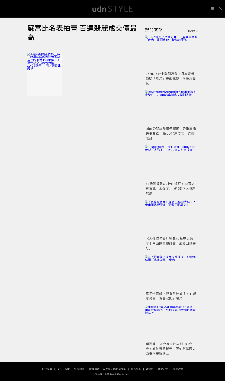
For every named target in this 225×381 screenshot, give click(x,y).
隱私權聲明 (119, 369)
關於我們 (163, 369)
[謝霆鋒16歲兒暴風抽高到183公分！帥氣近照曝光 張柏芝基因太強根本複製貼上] (171, 323)
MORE (192, 31)
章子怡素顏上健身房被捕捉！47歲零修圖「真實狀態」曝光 (171, 296)
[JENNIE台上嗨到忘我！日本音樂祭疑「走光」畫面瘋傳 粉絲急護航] (171, 52)
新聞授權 (79, 369)
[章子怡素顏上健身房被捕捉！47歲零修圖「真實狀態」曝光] (171, 272)
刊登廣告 (47, 369)
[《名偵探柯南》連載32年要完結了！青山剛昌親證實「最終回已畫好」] (171, 217)
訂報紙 (150, 369)
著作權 (106, 369)
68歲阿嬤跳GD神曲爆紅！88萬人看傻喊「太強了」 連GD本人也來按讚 (171, 188)
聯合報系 (136, 369)
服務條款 (94, 369)
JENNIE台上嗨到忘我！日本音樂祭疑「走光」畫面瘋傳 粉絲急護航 (171, 78)
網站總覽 (178, 369)
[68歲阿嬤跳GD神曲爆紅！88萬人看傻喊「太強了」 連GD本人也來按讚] (171, 162)
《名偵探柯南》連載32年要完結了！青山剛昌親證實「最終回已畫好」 (171, 243)
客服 (67, 369)
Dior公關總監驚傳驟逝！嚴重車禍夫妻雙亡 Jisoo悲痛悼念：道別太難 (171, 133)
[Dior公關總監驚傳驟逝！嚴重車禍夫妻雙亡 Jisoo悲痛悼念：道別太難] (171, 107)
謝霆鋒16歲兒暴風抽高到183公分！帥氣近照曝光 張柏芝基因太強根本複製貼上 (171, 348)
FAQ (59, 369)
